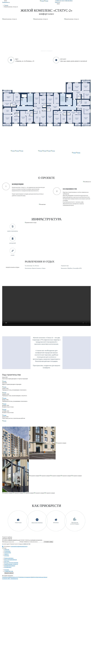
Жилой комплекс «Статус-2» (11, 564)
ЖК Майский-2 (7, 567)
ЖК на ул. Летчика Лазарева (11, 562)
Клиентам (6, 549)
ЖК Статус (6, 561)
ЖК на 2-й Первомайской (10, 559)
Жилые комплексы (8, 558)
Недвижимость (6, 2)
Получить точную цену (46, 169)
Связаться (57, 2)
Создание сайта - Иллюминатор (10, 578)
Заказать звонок (9, 573)
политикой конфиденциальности (19, 546)
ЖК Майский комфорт (9, 565)
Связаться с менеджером (46, 50)
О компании (7, 551)
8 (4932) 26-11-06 (26, 544)
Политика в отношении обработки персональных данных (32, 577)
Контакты (6, 555)
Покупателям (7, 552)
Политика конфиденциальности (10, 577)
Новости (6, 554)
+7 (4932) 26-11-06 (59, 0)
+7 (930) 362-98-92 (68, 0)
